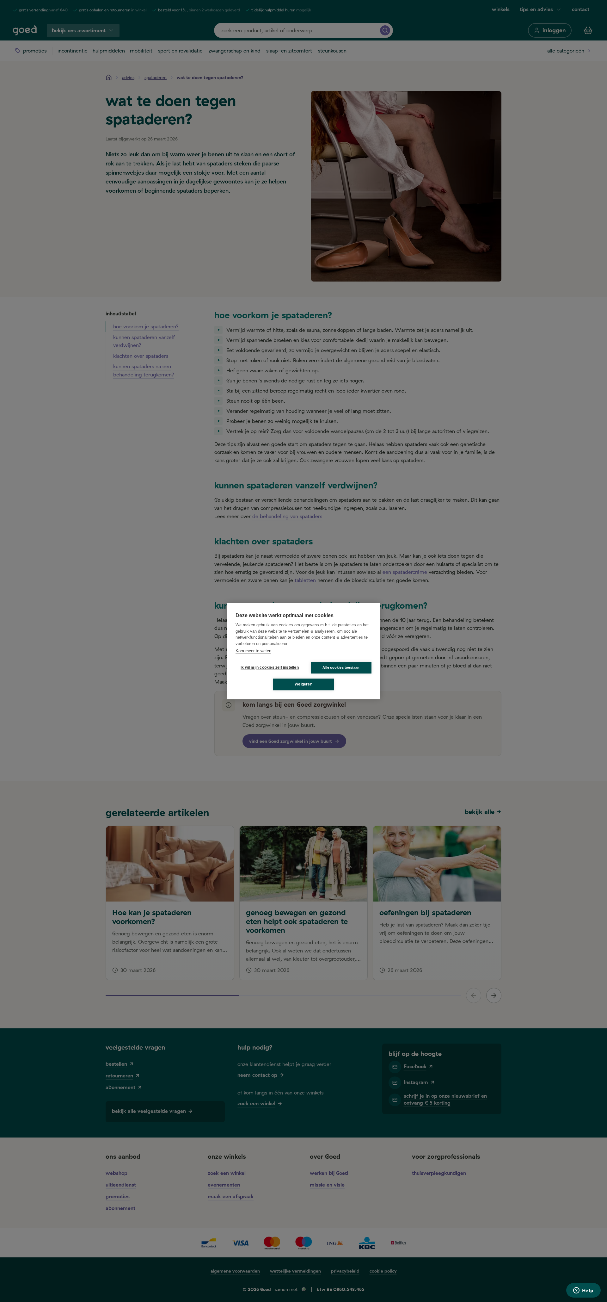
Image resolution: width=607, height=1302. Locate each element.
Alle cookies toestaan (340, 667)
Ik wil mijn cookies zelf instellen (268, 667)
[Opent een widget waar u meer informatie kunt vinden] (583, 1291)
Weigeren (303, 684)
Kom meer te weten (253, 650)
